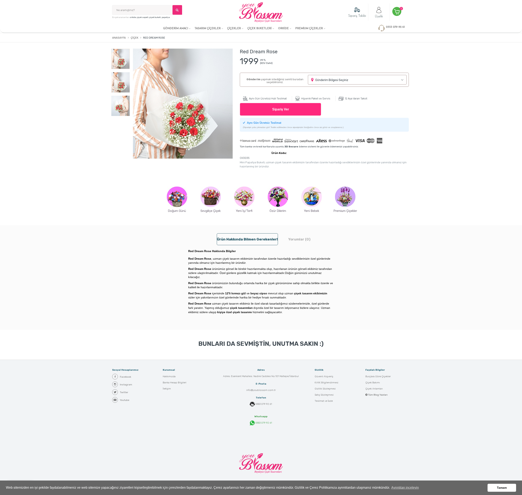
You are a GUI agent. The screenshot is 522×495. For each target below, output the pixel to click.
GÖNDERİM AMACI (175, 28)
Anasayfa (119, 37)
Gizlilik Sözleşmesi (325, 388)
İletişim (167, 388)
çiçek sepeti (142, 17)
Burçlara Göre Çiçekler (378, 376)
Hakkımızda (169, 376)
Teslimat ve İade (324, 400)
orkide (133, 17)
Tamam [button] (502, 487)
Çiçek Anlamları (374, 388)
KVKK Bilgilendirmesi (326, 382)
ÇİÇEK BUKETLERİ (259, 28)
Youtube (124, 400)
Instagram (126, 384)
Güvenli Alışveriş (324, 376)
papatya (166, 17)
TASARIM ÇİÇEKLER (208, 28)
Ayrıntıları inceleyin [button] (405, 487)
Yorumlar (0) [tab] (299, 239)
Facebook (125, 376)
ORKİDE (283, 28)
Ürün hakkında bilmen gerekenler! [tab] (247, 239)
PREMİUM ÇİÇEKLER (309, 28)
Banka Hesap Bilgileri (174, 382)
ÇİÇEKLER (234, 28)
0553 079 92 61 (263, 404)
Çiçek (134, 37)
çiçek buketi (155, 17)
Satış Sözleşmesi (324, 394)
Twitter (124, 392)
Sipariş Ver (280, 109)
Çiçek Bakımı (372, 382)
